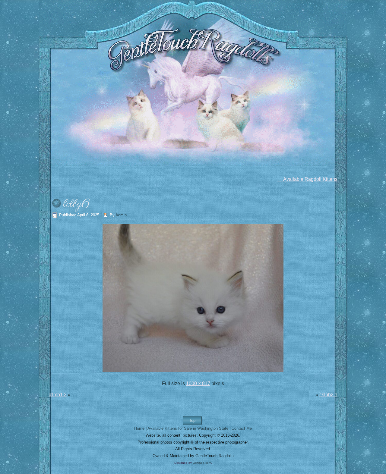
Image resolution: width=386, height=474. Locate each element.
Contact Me (242, 428)
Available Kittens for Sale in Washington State (187, 428)
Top (192, 420)
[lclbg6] (193, 372)
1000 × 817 (198, 383)
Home (139, 428)
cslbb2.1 (328, 394)
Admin (121, 215)
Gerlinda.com (202, 462)
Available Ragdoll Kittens (307, 179)
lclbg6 (76, 204)
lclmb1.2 (58, 394)
